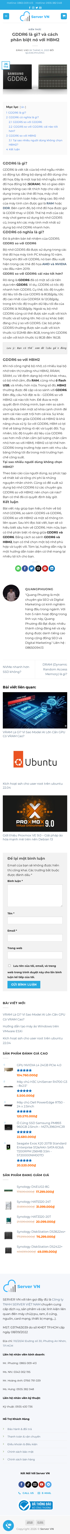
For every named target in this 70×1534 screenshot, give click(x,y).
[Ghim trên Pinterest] (45, 568)
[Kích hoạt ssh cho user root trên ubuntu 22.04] (35, 762)
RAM (50, 203)
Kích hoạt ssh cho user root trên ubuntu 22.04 (33, 1041)
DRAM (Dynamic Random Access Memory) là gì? (55, 669)
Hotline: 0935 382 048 (49, 2)
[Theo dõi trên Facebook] (30, 8)
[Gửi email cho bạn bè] (38, 568)
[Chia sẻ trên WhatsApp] (18, 568)
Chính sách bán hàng (21, 1459)
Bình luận (15, 881)
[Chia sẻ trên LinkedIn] (52, 568)
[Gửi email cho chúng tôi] (40, 8)
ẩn (22, 107)
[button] (6, 16)
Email (12, 930)
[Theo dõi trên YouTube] (42, 1484)
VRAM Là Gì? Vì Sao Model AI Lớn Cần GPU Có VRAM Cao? (34, 1017)
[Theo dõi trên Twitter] (37, 8)
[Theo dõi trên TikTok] (28, 1484)
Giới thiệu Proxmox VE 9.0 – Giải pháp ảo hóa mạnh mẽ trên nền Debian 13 (33, 837)
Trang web (14, 948)
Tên (10, 913)
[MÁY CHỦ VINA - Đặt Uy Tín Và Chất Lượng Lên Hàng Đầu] (35, 16)
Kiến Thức (35, 29)
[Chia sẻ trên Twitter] (32, 568)
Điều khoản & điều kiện (22, 1444)
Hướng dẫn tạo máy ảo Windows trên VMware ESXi (31, 1029)
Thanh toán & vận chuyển (23, 1436)
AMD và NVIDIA (54, 264)
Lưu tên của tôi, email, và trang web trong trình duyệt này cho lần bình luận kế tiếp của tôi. (34, 971)
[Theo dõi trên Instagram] (33, 8)
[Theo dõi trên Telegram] (48, 1484)
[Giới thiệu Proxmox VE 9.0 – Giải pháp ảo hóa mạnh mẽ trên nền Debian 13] (35, 813)
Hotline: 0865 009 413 (20, 2)
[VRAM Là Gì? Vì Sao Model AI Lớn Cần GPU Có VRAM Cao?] (35, 710)
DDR (6, 208)
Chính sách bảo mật (20, 1451)
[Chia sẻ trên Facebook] (25, 568)
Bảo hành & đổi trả (19, 1429)
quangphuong (35, 53)
